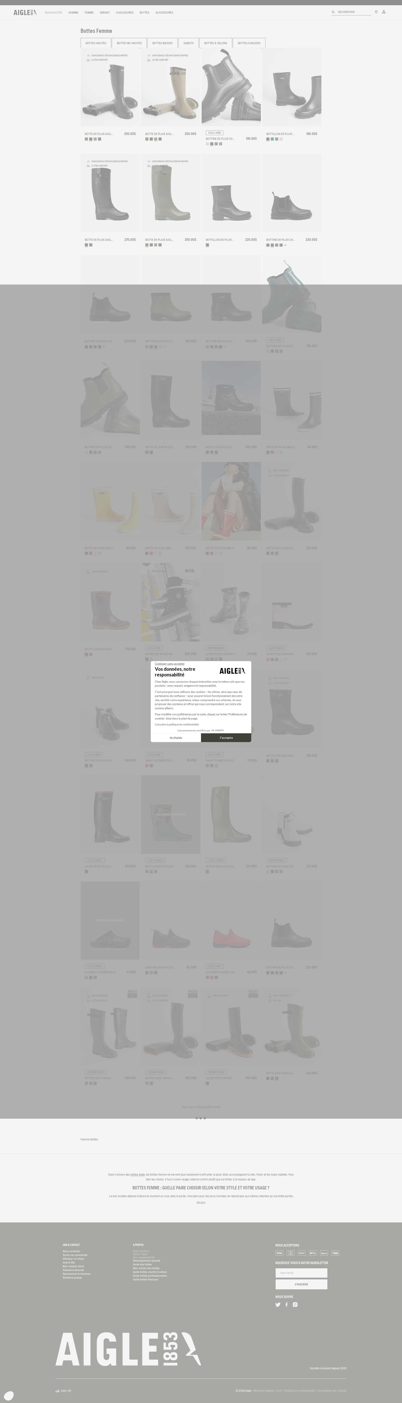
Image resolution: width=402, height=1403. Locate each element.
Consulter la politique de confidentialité (177, 724)
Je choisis (176, 737)
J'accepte (226, 737)
